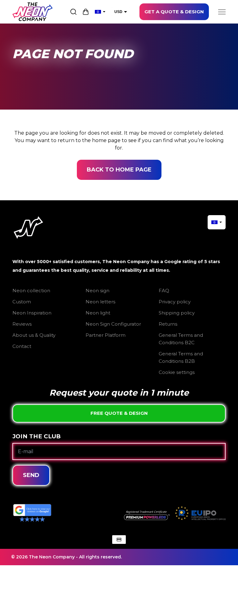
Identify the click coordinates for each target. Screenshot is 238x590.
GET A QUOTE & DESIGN (174, 12)
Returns (168, 324)
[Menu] (222, 11)
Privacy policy (175, 302)
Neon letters (100, 302)
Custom (21, 302)
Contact (21, 346)
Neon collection (31, 290)
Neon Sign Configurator (113, 324)
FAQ (164, 290)
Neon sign (97, 290)
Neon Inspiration (31, 313)
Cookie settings (177, 372)
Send (31, 475)
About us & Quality (33, 335)
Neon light (98, 313)
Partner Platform (106, 335)
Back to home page (119, 169)
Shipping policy (177, 313)
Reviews (22, 324)
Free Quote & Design (119, 413)
